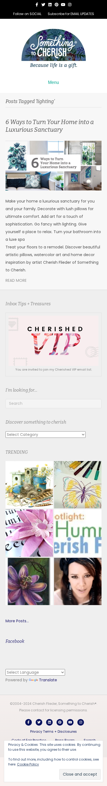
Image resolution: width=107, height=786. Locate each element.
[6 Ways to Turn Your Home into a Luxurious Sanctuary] (53, 165)
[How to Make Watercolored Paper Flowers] (29, 533)
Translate (48, 680)
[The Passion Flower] (29, 581)
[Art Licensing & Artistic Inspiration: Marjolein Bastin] (29, 484)
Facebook (14, 641)
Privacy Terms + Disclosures (53, 731)
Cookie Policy (28, 764)
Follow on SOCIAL (27, 13)
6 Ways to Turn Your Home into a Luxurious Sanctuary (49, 126)
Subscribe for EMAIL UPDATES (71, 13)
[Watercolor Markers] (78, 484)
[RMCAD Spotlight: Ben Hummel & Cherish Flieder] (78, 533)
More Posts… (17, 621)
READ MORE (16, 280)
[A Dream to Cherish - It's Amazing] (78, 581)
